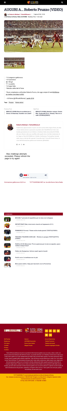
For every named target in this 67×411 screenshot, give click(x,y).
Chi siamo (7, 343)
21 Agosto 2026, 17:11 (20, 226)
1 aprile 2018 (30, 98)
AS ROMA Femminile (30, 341)
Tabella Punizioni (49, 341)
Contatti (6, 345)
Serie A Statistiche (50, 339)
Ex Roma (14, 17)
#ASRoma (56, 92)
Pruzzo (11, 102)
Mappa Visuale (28, 345)
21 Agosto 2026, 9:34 (20, 259)
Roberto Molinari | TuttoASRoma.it (19, 14)
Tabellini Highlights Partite (52, 345)
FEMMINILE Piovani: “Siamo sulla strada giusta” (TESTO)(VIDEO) (36, 230)
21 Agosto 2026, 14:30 (20, 240)
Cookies (6, 349)
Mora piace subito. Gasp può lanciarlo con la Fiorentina (33, 264)
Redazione (7, 341)
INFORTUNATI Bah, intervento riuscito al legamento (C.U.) (34, 224)
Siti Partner (7, 339)
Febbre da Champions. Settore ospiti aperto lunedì (31, 251)
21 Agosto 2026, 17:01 (20, 232)
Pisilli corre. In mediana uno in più (26, 257)
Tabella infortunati (50, 343)
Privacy (6, 347)
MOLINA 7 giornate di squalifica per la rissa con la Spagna (34, 218)
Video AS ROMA (22, 17)
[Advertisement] (33, 197)
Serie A (26, 339)
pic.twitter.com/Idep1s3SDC (15, 94)
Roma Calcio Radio (30, 343)
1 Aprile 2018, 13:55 (39, 14)
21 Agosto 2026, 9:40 (20, 253)
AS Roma (8, 17)
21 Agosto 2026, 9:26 (20, 265)
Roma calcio (19, 102)
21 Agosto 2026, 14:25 (20, 247)
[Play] (21, 175)
